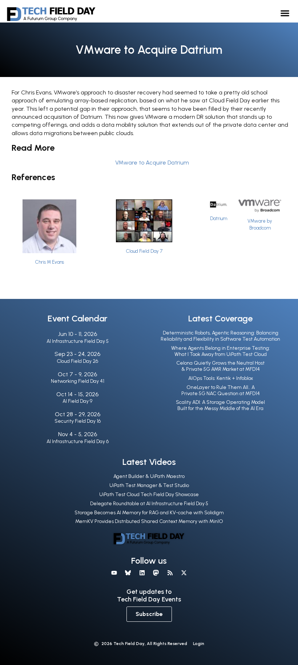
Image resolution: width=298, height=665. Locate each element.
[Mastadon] (156, 573)
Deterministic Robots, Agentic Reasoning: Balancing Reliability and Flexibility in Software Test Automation (220, 336)
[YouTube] (114, 573)
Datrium (218, 218)
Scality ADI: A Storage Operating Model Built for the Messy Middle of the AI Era (220, 405)
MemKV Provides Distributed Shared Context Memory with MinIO (149, 521)
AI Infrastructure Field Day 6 (78, 441)
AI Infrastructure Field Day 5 (78, 341)
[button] (285, 13)
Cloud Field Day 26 (77, 361)
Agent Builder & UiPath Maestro (149, 476)
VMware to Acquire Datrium (152, 162)
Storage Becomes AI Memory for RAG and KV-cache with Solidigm (149, 513)
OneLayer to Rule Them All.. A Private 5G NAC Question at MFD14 (220, 390)
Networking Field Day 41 (77, 381)
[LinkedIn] (142, 573)
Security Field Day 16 (78, 421)
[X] (184, 573)
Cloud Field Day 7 (144, 251)
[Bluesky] (128, 573)
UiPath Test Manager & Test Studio (149, 485)
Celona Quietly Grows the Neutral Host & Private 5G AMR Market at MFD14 (220, 366)
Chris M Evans (49, 262)
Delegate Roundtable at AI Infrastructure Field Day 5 (149, 503)
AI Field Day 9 (77, 401)
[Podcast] (170, 573)
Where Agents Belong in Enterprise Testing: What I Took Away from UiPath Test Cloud (220, 351)
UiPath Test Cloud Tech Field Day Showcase (149, 494)
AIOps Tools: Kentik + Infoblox (220, 378)
